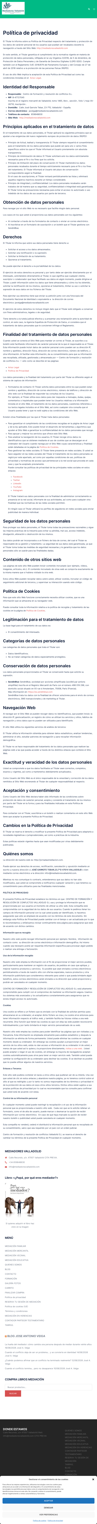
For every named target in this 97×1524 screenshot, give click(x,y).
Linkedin (17, 483)
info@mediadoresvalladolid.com (24, 1166)
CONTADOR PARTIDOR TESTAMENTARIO (24, 1320)
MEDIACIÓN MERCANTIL (17, 1251)
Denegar (48, 1507)
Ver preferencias (48, 1514)
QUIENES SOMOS (13, 1264)
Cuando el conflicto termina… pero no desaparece (29, 1368)
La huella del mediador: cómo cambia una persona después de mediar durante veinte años (48, 1344)
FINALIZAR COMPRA (14, 1292)
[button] (93, 1479)
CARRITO (9, 1288)
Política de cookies (39, 1520)
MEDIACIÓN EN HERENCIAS (18, 1316)
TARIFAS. (9, 1325)
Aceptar (48, 1501)
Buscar (13, 1393)
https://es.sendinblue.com (40, 692)
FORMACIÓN (11, 1278)
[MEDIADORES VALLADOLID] (13, 9)
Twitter (16, 480)
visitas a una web (74, 1048)
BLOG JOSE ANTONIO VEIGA (26, 1336)
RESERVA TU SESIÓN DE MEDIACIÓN (23, 1302)
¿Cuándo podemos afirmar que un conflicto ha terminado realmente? (38, 1360)
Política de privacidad (55, 1520)
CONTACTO (10, 1274)
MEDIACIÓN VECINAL (15, 1255)
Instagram (18, 490)
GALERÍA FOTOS (13, 1283)
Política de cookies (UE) (16, 1306)
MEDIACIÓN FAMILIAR (15, 1246)
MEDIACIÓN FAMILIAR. (75, 1434)
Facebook (18, 476)
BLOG (7, 1269)
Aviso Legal (35, 78)
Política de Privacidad (18, 370)
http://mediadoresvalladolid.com (52, 48)
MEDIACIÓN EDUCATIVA (16, 1260)
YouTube (17, 487)
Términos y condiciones (16, 1311)
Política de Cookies (49, 447)
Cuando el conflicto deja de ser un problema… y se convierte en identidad (40, 1352)
